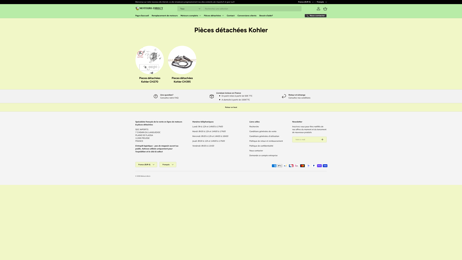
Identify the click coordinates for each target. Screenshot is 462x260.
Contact (231, 15)
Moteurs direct (145, 176)
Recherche (254, 126)
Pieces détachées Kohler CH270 (149, 79)
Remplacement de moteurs (165, 15)
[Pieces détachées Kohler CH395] (182, 60)
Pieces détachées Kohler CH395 (182, 79)
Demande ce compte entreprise (263, 155)
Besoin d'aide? (266, 15)
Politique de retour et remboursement (266, 141)
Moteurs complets (189, 15)
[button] (325, 8)
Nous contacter (256, 150)
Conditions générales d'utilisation (264, 136)
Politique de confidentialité (261, 146)
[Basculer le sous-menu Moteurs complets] (200, 15)
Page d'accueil (142, 15)
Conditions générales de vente (262, 131)
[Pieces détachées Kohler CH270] (149, 60)
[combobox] (239, 8)
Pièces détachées (212, 15)
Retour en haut (231, 107)
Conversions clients (247, 15)
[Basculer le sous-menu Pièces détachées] (222, 15)
